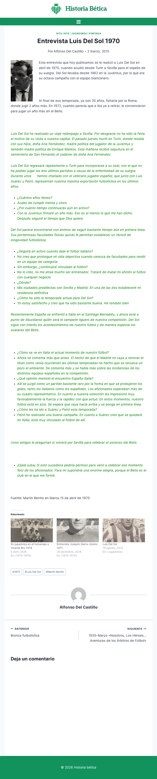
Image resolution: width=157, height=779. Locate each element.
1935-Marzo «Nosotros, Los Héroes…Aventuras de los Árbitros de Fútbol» (117, 634)
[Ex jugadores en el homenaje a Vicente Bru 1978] (32, 530)
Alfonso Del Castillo (68, 51)
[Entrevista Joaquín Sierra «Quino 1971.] (78, 530)
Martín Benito (55, 571)
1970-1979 (62, 33)
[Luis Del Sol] (124, 530)
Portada (95, 33)
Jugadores (79, 33)
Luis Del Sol (110, 544)
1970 (16, 571)
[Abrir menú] (78, 21)
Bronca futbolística (25, 632)
